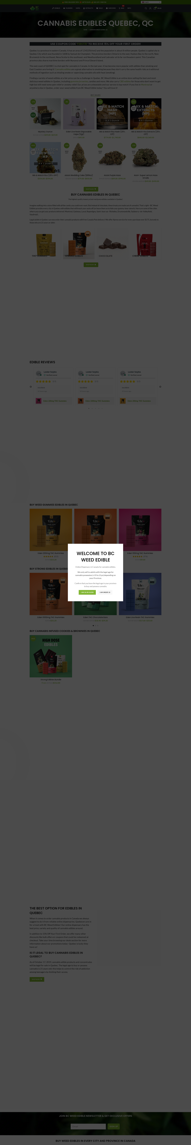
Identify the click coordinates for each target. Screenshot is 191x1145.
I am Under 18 (105, 592)
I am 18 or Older (87, 592)
